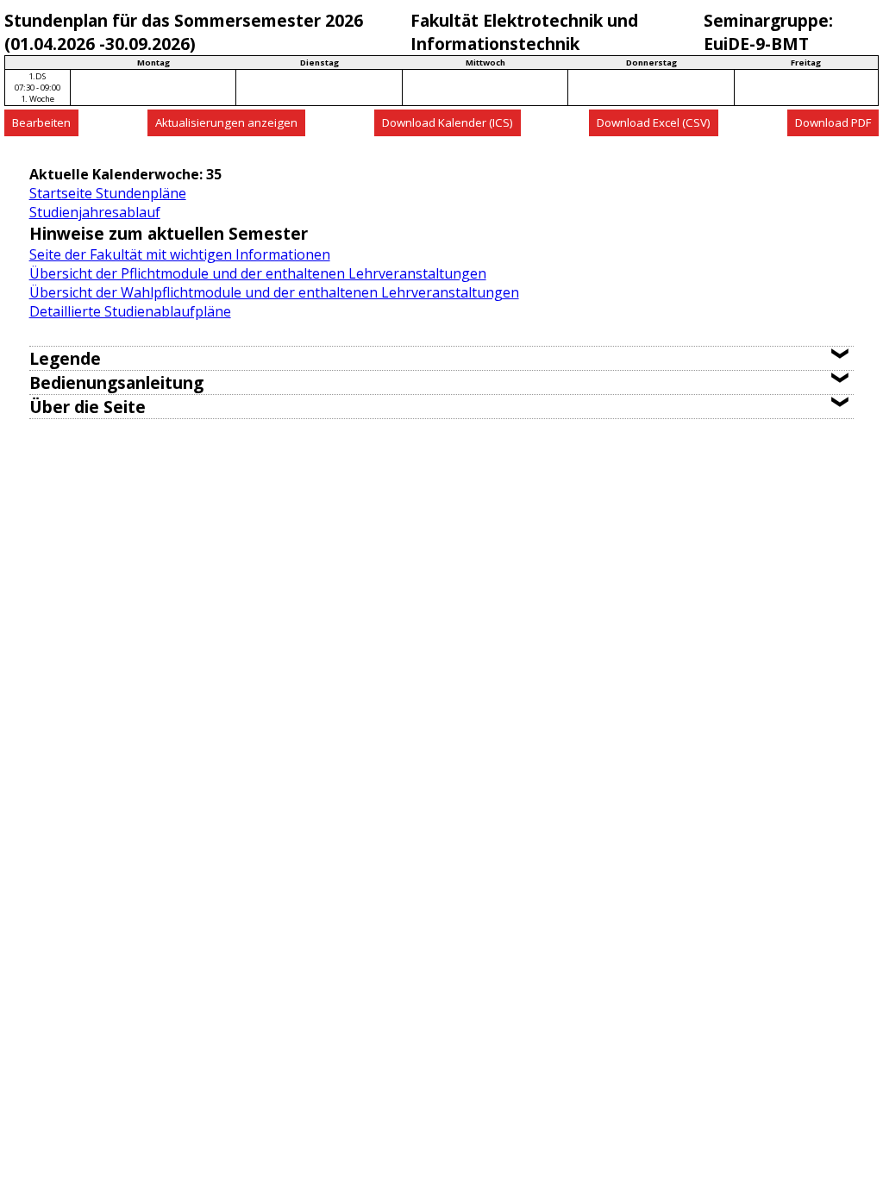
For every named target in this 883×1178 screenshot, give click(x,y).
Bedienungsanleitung (116, 382)
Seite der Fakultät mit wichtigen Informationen (179, 254)
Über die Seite (87, 406)
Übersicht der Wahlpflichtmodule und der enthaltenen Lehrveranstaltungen (274, 292)
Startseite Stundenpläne (107, 193)
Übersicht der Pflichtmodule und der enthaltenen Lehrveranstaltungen (257, 273)
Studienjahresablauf (94, 212)
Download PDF (833, 122)
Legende (65, 358)
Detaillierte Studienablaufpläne (130, 311)
